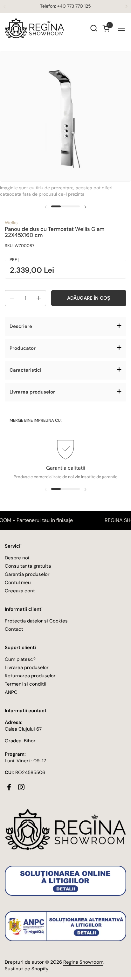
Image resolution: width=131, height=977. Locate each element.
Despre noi (17, 558)
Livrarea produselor (27, 667)
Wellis (11, 222)
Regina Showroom (83, 962)
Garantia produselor (27, 574)
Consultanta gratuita (28, 566)
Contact (14, 629)
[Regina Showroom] (34, 28)
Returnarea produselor (30, 676)
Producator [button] (23, 348)
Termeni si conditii (25, 684)
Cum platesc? (20, 659)
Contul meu (18, 582)
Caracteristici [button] (25, 370)
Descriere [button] (21, 326)
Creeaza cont (20, 591)
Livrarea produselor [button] (32, 392)
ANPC (11, 692)
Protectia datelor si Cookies (36, 621)
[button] (94, 28)
